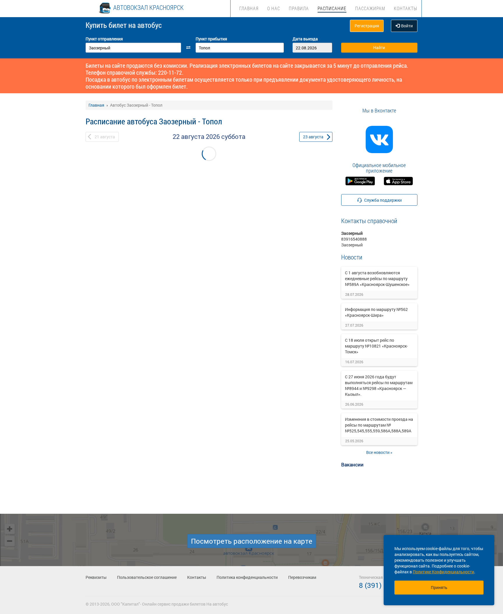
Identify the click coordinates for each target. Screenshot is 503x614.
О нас (273, 8)
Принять (439, 587)
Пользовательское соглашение (147, 577)
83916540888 (354, 239)
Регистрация (367, 25)
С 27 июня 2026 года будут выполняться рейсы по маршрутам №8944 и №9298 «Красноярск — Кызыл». (378, 385)
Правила (299, 8)
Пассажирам (370, 8)
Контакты (405, 8)
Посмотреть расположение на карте (251, 541)
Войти (407, 25)
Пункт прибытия (211, 39)
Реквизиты (96, 577)
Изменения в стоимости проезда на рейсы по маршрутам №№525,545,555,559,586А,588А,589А (379, 425)
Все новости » (379, 452)
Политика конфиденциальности (247, 577)
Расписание (332, 8)
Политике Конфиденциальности (443, 571)
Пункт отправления (104, 39)
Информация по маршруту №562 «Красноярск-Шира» (376, 312)
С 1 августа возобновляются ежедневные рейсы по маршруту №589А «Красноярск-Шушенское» (377, 278)
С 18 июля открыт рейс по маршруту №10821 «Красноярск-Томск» (376, 346)
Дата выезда (305, 39)
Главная (248, 8)
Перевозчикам (302, 577)
